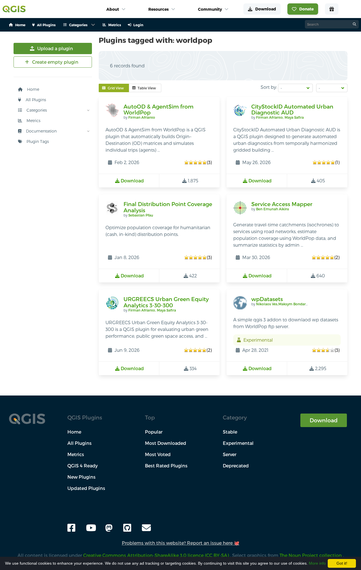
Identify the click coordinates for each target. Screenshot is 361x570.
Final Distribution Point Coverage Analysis (168, 207)
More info (317, 563)
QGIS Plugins (84, 417)
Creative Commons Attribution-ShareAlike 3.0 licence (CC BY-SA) (156, 555)
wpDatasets (267, 299)
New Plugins (81, 477)
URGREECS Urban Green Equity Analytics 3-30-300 (166, 302)
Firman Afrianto (141, 117)
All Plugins (35, 99)
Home (32, 89)
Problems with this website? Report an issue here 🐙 (180, 542)
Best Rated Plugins (166, 465)
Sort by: (269, 87)
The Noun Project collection (311, 555)
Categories (36, 110)
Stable (230, 431)
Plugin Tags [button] (37, 141)
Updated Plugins (86, 488)
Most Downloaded (165, 443)
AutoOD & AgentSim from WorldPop (158, 109)
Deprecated (236, 465)
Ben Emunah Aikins (272, 209)
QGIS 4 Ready (82, 465)
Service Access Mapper (281, 204)
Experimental (238, 443)
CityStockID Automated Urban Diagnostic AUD (292, 109)
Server (229, 454)
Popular (153, 431)
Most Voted (158, 454)
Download (324, 420)
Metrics (32, 120)
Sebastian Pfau (140, 215)
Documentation (41, 131)
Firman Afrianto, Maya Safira (280, 117)
